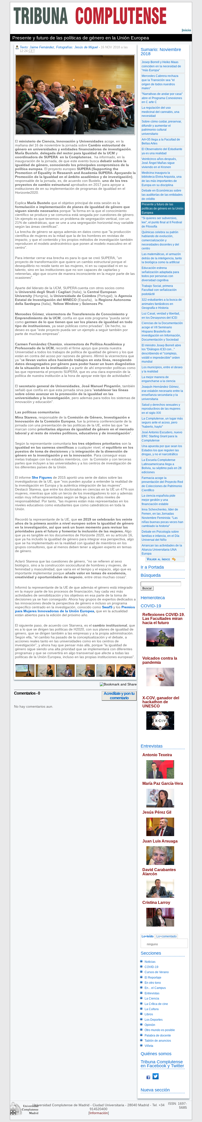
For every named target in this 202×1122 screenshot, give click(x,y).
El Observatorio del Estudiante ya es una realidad (162, 151)
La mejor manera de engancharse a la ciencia (158, 379)
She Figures (42, 477)
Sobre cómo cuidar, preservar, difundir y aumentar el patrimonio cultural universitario (162, 128)
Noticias (150, 962)
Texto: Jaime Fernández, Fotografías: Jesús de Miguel (59, 47)
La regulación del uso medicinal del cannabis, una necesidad (160, 112)
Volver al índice (158, 559)
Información (98, 1113)
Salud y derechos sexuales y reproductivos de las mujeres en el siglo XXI (161, 409)
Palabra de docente (158, 1035)
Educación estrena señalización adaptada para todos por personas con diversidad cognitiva (160, 274)
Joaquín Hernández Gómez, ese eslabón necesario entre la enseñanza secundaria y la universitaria (162, 393)
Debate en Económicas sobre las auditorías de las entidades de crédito (162, 194)
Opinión (150, 1025)
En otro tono (153, 982)
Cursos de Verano (157, 972)
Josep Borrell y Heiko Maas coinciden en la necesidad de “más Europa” (161, 66)
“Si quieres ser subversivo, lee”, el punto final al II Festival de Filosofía (162, 222)
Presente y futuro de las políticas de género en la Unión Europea (163, 208)
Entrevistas (152, 746)
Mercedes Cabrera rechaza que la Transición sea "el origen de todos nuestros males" (160, 82)
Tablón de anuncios (158, 1040)
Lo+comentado (166, 936)
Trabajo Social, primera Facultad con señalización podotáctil (159, 290)
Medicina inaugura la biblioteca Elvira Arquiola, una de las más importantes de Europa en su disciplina (162, 179)
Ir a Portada (152, 567)
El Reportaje (153, 977)
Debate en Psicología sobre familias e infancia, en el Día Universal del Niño (160, 536)
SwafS (107, 607)
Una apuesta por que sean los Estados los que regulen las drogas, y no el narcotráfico (162, 450)
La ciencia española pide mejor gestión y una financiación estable (158, 500)
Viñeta (149, 1046)
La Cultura (152, 1009)
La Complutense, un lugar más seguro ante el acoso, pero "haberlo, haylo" (162, 422)
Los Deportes (154, 1019)
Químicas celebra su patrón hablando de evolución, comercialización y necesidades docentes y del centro (160, 240)
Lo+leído (147, 936)
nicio (186, 30)
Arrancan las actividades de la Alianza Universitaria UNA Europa (162, 549)
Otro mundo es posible (160, 1030)
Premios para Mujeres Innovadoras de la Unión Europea (75, 609)
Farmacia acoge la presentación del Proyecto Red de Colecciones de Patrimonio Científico (162, 484)
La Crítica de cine (156, 1004)
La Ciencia (152, 998)
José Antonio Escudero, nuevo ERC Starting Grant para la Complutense (162, 436)
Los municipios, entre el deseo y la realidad (162, 369)
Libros (149, 1014)
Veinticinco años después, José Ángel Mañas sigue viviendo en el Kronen (159, 163)
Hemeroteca (153, 597)
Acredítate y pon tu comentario (119, 695)
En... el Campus (155, 988)
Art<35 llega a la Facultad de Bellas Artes (161, 141)
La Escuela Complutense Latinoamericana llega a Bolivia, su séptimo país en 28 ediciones (162, 466)
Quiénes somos (156, 1053)
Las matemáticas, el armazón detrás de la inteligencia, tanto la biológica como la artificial (162, 258)
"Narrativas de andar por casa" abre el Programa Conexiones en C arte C (162, 98)
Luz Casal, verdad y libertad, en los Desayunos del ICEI (161, 315)
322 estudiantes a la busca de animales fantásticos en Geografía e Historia (162, 304)
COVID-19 (151, 605)
